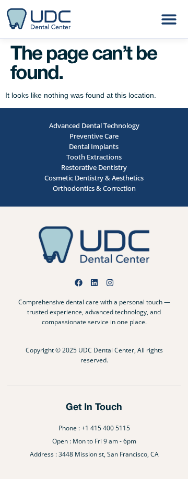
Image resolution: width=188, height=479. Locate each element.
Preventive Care (94, 136)
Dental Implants (94, 146)
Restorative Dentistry (94, 167)
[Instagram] (110, 283)
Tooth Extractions (94, 157)
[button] (169, 19)
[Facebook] (79, 283)
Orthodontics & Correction (94, 188)
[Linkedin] (94, 283)
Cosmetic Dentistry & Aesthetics (94, 178)
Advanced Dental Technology (94, 125)
